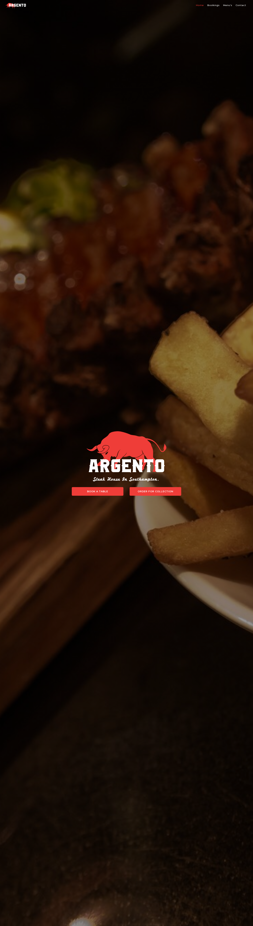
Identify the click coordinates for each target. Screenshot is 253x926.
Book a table (97, 491)
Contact (241, 5)
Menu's (227, 5)
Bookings (213, 5)
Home (200, 5)
